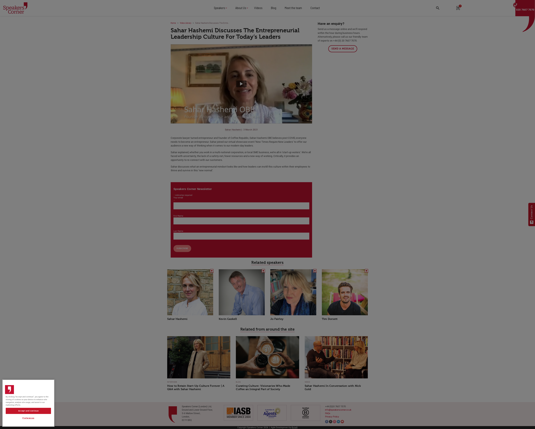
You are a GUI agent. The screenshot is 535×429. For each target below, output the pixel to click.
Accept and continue (28, 411)
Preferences (28, 418)
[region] (28, 403)
